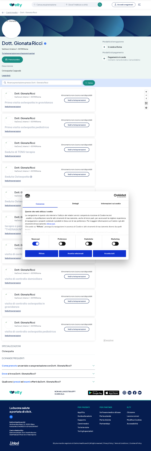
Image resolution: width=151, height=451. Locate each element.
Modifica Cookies (134, 420)
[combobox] (48, 4)
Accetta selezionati (75, 253)
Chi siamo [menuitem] (131, 412)
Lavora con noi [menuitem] (133, 416)
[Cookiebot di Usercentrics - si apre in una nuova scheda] (115, 196)
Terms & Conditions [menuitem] (121, 443)
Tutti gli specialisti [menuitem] (85, 431)
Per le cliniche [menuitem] (105, 420)
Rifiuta (41, 253)
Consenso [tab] (40, 204)
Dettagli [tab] (75, 204)
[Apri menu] (139, 4)
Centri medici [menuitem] (83, 424)
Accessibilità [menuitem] (132, 424)
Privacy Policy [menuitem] (108, 443)
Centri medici (12, 12)
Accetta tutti (109, 253)
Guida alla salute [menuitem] (85, 416)
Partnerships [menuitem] (105, 424)
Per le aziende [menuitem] (105, 416)
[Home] (3, 12)
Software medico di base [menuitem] (110, 412)
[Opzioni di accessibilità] (11, 417)
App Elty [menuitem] (81, 412)
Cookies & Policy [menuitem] (136, 443)
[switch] (62, 244)
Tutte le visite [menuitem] (83, 427)
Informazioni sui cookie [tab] (111, 204)
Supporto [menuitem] (82, 420)
